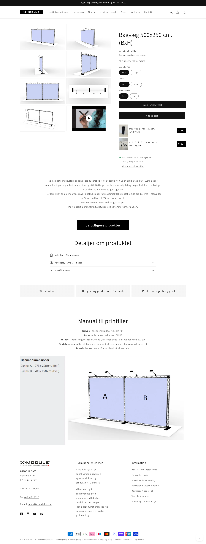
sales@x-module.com (40, 504)
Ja (134, 96)
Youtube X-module (141, 496)
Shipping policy (106, 539)
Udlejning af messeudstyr (144, 501)
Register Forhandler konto (144, 469)
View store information (133, 166)
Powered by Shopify (46, 539)
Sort (124, 84)
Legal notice (139, 539)
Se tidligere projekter (103, 225)
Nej (123, 96)
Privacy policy (75, 539)
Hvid (136, 84)
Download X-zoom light (143, 490)
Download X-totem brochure (146, 485)
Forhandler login (140, 475)
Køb (124, 72)
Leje (136, 72)
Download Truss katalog (143, 480)
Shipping (123, 55)
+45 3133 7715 (31, 497)
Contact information (123, 539)
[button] (59, 12)
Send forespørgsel (152, 104)
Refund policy (61, 539)
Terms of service (90, 539)
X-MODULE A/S (32, 539)
